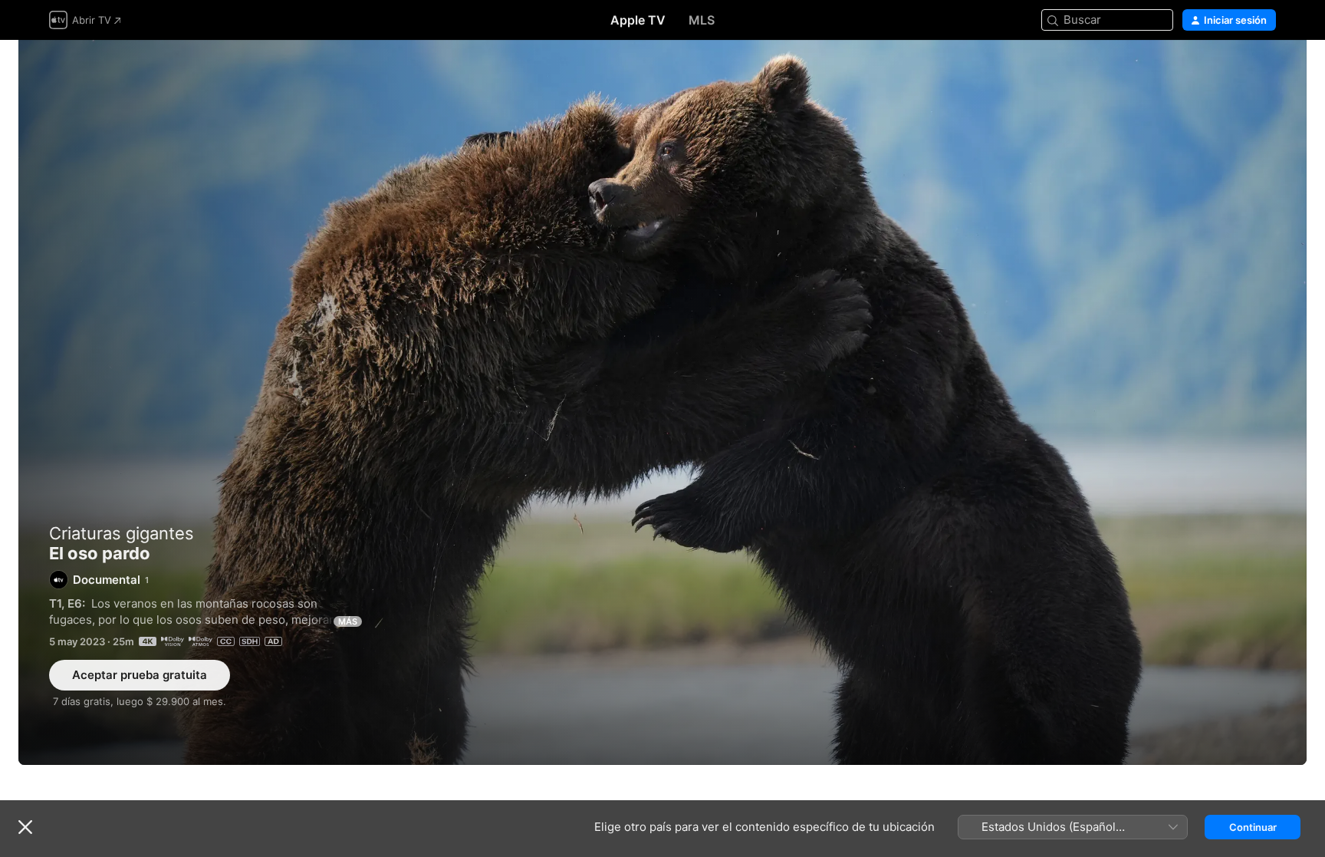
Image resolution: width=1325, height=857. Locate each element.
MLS (702, 20)
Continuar (1253, 827)
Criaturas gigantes (121, 533)
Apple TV (638, 20)
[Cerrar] (25, 827)
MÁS (347, 621)
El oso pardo (662, 402)
